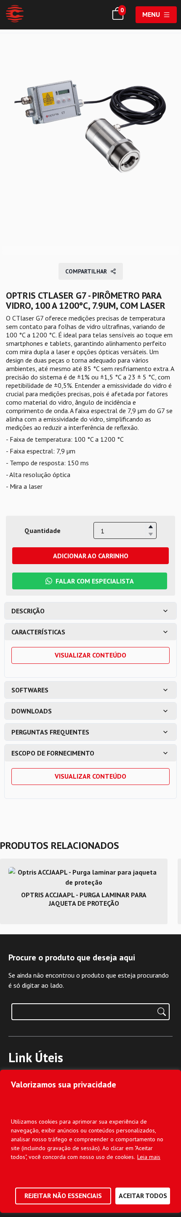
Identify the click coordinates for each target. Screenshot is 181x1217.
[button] (151, 526)
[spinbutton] (125, 530)
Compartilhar (86, 271)
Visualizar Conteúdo (90, 655)
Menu (151, 14)
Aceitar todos (143, 1195)
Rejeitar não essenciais (63, 1195)
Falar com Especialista (95, 581)
